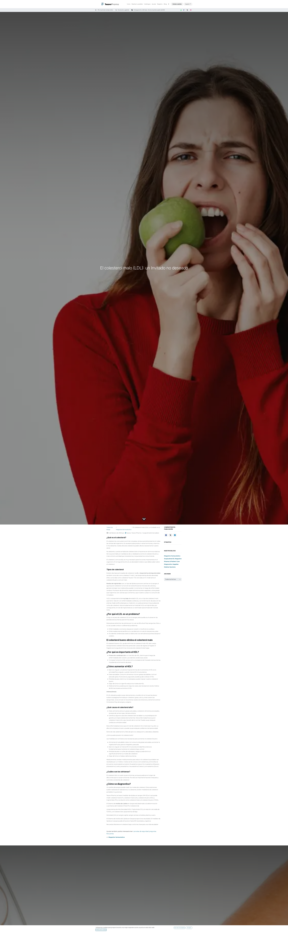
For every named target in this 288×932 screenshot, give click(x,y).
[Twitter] (187, 10)
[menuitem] (128, 4)
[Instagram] (190, 10)
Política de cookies (101, 929)
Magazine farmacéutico (123, 529)
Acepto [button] (189, 927)
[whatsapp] (181, 10)
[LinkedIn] (175, 535)
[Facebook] (183, 10)
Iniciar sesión (177, 4)
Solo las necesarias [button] (179, 927)
